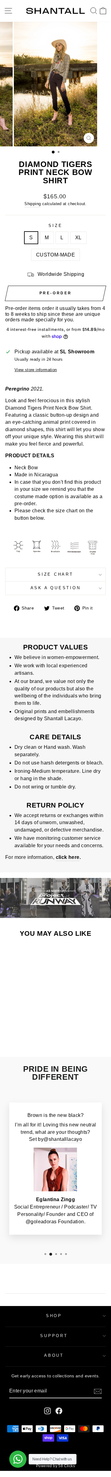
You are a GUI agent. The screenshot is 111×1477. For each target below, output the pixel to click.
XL (78, 237)
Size (55, 226)
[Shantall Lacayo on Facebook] (59, 1411)
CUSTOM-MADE (55, 254)
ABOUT (54, 1355)
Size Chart (55, 574)
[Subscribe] (98, 1391)
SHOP (54, 1316)
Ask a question (56, 588)
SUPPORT (54, 1336)
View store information (35, 370)
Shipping (32, 203)
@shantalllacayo (62, 1139)
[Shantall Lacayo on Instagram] (47, 1411)
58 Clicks (66, 1466)
